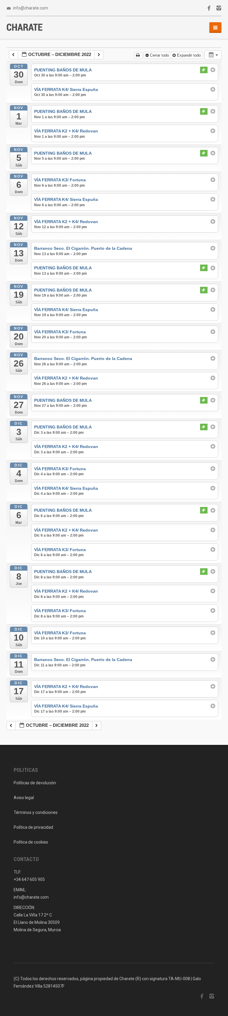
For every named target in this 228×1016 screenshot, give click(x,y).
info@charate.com (30, 8)
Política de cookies (31, 842)
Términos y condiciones (36, 812)
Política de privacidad (33, 827)
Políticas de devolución (35, 782)
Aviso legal (24, 797)
